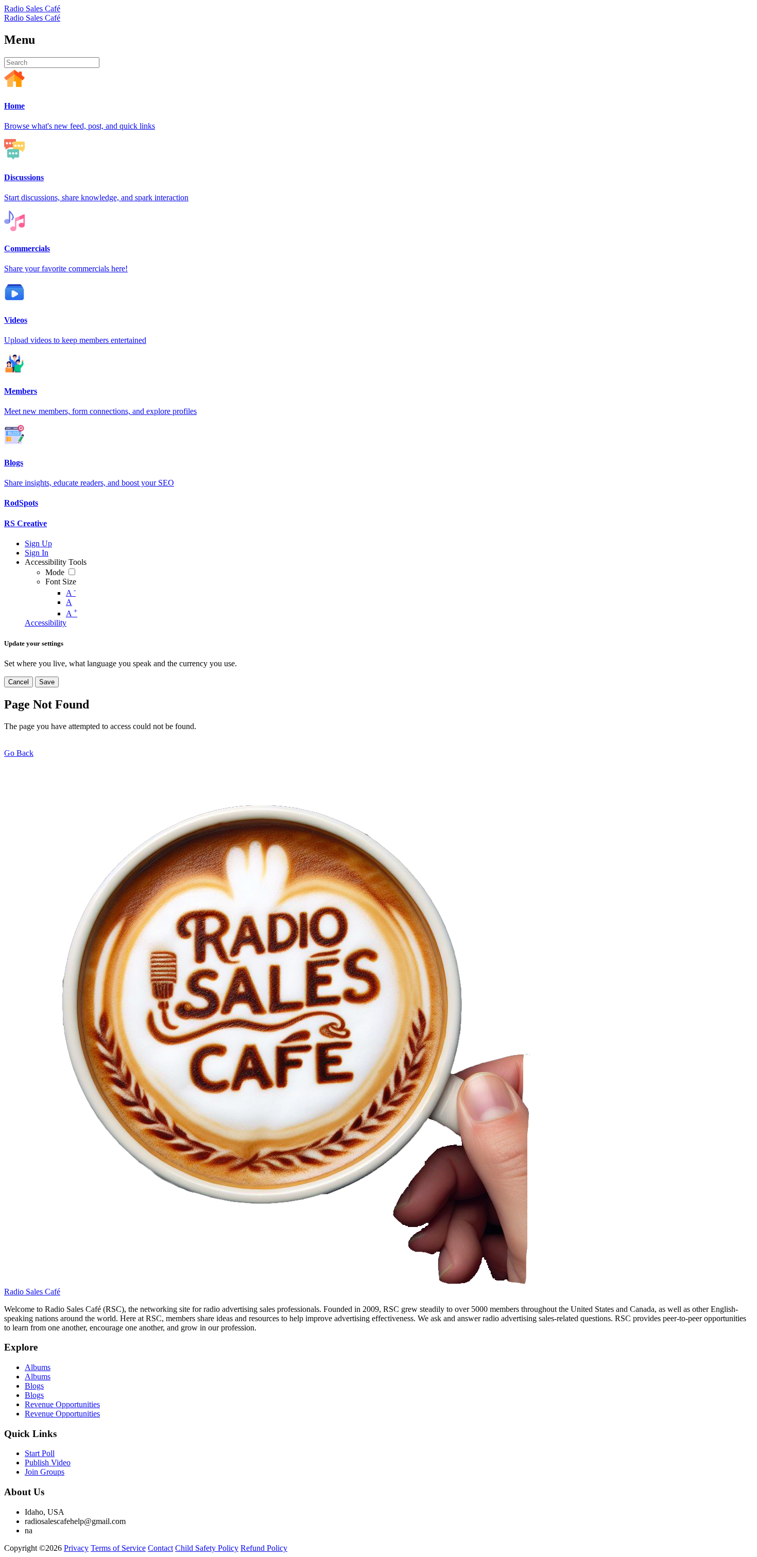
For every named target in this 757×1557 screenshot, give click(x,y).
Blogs (34, 1385)
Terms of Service (118, 1548)
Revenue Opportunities (62, 1404)
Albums (37, 1367)
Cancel (18, 682)
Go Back (18, 753)
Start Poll (40, 1453)
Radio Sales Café (32, 8)
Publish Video (48, 1462)
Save (47, 682)
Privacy (76, 1548)
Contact (160, 1548)
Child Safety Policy (206, 1548)
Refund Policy (263, 1548)
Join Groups (44, 1471)
